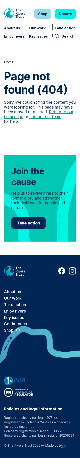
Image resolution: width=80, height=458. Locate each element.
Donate (65, 14)
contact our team (45, 116)
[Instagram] (72, 273)
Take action (65, 28)
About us (12, 28)
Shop (42, 14)
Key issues (38, 36)
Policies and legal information (33, 409)
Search (68, 36)
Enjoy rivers (14, 36)
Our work (37, 28)
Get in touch (15, 323)
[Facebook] (61, 273)
